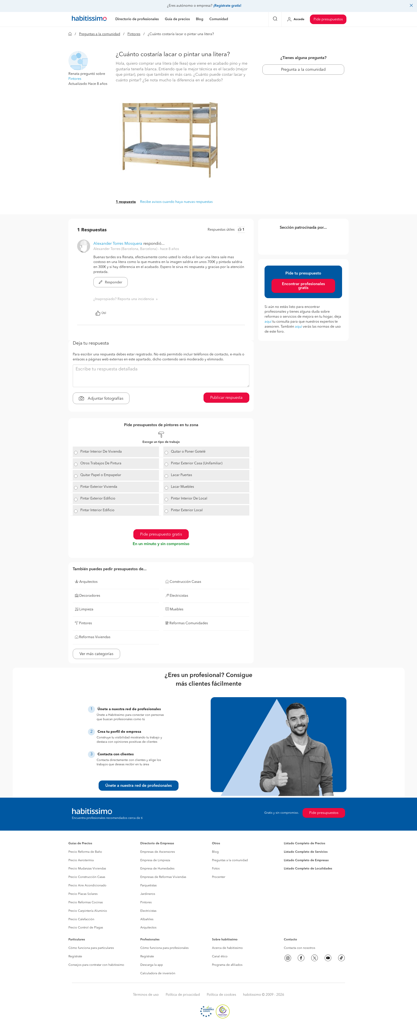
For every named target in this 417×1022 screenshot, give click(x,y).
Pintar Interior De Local (189, 498)
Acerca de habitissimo (227, 948)
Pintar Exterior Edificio (97, 498)
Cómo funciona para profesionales (164, 948)
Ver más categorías (96, 654)
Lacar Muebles (182, 487)
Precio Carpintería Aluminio (87, 910)
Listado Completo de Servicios (306, 851)
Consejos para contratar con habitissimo (96, 964)
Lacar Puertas (181, 475)
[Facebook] (301, 958)
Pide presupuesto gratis (161, 534)
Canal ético (220, 956)
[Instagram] (288, 958)
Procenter (218, 877)
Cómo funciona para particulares (91, 948)
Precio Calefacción (81, 919)
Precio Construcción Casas (86, 877)
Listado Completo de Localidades (308, 868)
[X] (314, 958)
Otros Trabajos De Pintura (100, 463)
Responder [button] (113, 282)
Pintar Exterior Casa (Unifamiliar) (196, 463)
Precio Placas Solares (83, 893)
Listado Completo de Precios (304, 843)
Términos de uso (146, 995)
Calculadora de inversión (157, 973)
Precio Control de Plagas (85, 927)
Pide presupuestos (328, 19)
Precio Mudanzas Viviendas (87, 868)
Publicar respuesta (226, 398)
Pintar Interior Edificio (97, 510)
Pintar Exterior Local (187, 510)
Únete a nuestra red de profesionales (138, 786)
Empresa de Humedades (157, 868)
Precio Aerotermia (81, 860)
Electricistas (148, 910)
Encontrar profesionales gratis (303, 286)
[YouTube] (328, 958)
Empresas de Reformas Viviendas (163, 877)
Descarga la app (151, 964)
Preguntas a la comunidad (99, 34)
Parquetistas (148, 885)
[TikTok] (341, 958)
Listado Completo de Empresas (306, 860)
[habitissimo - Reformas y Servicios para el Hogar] (89, 19)
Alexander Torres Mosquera (117, 244)
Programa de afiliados (227, 964)
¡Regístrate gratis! (227, 6)
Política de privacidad (183, 995)
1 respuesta (126, 202)
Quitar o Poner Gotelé (188, 451)
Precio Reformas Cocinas (85, 902)
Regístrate (75, 956)
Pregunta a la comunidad (303, 70)
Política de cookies (221, 995)
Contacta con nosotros (299, 948)
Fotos (216, 868)
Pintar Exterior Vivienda (98, 487)
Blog (215, 851)
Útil (103, 313)
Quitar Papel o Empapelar (100, 475)
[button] (78, 60)
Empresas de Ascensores (157, 851)
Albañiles (146, 919)
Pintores (133, 34)
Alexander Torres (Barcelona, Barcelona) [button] (125, 249)
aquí (268, 322)
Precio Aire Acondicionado (87, 885)
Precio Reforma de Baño (85, 851)
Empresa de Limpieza (155, 860)
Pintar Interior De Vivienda (101, 451)
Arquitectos (148, 927)
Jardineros (147, 893)
